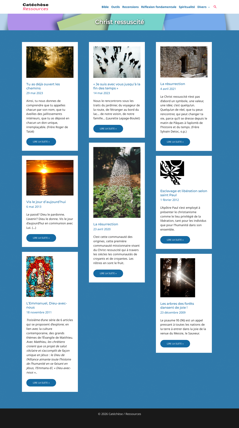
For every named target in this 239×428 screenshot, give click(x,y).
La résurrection (172, 84)
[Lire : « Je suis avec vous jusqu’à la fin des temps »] (116, 62)
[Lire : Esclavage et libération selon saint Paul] (172, 172)
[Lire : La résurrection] (183, 61)
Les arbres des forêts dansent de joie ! (177, 306)
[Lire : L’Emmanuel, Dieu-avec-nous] (39, 276)
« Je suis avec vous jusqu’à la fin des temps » (116, 86)
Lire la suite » (41, 143)
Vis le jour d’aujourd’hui (46, 202)
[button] (208, 7)
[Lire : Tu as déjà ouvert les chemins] (49, 62)
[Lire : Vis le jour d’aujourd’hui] (49, 177)
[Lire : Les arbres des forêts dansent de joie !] (177, 277)
